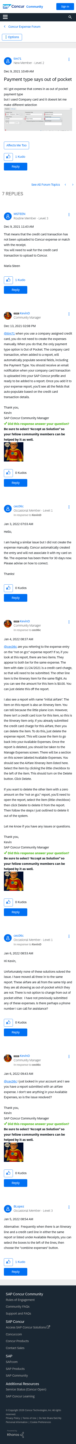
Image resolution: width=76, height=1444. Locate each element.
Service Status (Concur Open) (26, 1389)
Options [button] (13, 37)
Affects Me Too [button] (16, 145)
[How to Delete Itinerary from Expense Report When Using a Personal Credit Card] (72, 185)
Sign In (65, 6)
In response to (27, 515)
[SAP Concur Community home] (13, 6)
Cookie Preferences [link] (40, 1422)
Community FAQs (17, 1306)
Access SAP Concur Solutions (26, 1327)
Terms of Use (29, 1418)
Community (34, 6)
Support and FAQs (18, 1313)
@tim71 (9, 333)
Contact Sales (15, 1348)
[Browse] (7, 17)
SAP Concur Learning (20, 1396)
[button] (69, 59)
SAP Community (17, 1375)
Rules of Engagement (20, 1299)
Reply (16, 166)
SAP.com (12, 1361)
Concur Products (17, 1341)
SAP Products (15, 1368)
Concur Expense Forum (24, 26)
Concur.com (14, 1334)
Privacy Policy (13, 1418)
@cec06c (10, 646)
